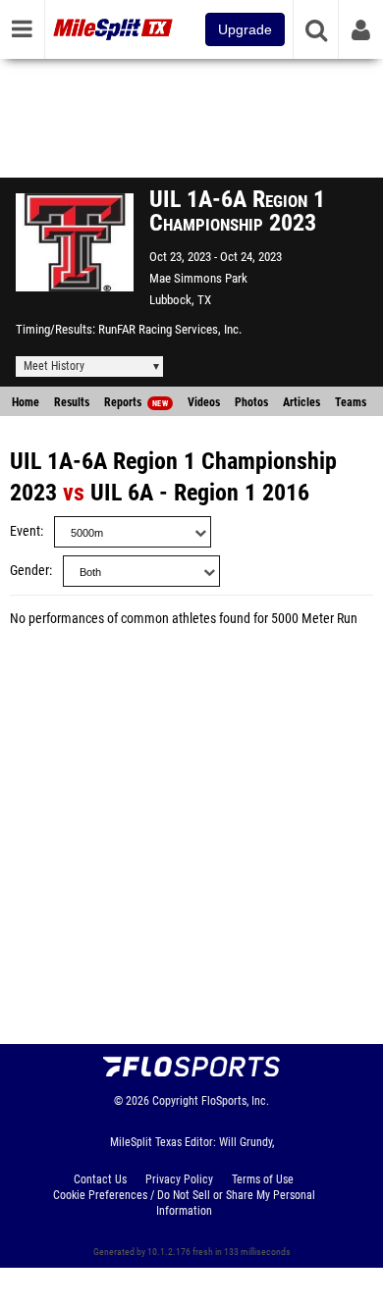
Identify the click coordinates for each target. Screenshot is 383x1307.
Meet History (54, 366)
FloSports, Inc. (235, 1101)
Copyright (175, 1101)
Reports (136, 402)
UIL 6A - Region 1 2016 (199, 492)
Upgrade (245, 29)
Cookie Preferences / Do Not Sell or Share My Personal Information (184, 1203)
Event (25, 531)
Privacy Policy (179, 1179)
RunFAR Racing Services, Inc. (170, 329)
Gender (29, 570)
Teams (350, 402)
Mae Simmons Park (198, 278)
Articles (301, 402)
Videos (204, 402)
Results (71, 402)
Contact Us (100, 1179)
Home (25, 402)
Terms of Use (263, 1179)
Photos (251, 402)
